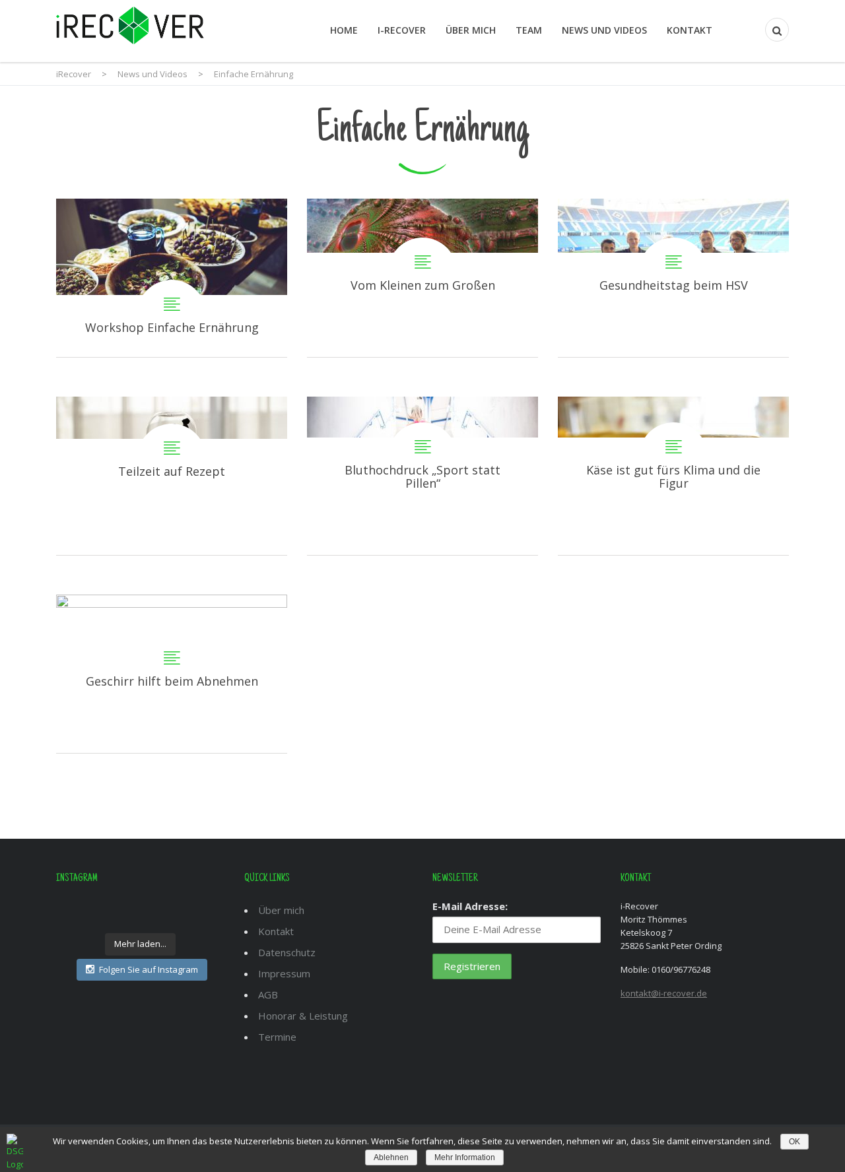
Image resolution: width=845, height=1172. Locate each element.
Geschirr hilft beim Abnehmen (171, 674)
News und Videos (604, 30)
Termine (277, 1036)
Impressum (284, 973)
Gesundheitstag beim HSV (673, 278)
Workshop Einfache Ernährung (171, 278)
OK (794, 1141)
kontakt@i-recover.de (664, 993)
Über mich (471, 30)
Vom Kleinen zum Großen (422, 278)
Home (344, 30)
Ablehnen (391, 1157)
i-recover (402, 30)
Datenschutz (287, 952)
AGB (268, 994)
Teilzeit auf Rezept (171, 476)
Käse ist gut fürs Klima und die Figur (673, 476)
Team (529, 30)
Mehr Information (464, 1157)
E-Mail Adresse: (470, 906)
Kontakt (689, 30)
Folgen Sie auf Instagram (148, 969)
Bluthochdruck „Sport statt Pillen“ (422, 476)
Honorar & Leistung (303, 1015)
